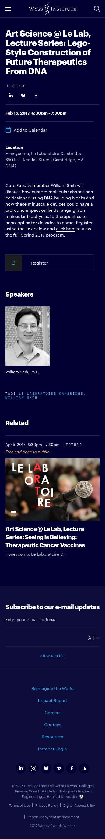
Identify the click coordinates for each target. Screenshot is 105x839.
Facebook (36, 95)
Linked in (10, 95)
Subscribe (52, 655)
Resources (52, 736)
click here (65, 228)
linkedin (21, 768)
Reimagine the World (53, 688)
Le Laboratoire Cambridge (51, 393)
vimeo (59, 768)
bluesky (46, 768)
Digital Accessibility (79, 805)
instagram (33, 768)
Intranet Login (52, 749)
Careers (53, 712)
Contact (52, 724)
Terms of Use (19, 805)
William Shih (21, 397)
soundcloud (84, 768)
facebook (71, 768)
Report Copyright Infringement (53, 816)
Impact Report (52, 700)
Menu (8, 8)
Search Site (97, 8)
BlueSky (23, 95)
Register (39, 263)
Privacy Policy (46, 805)
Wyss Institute (52, 9)
